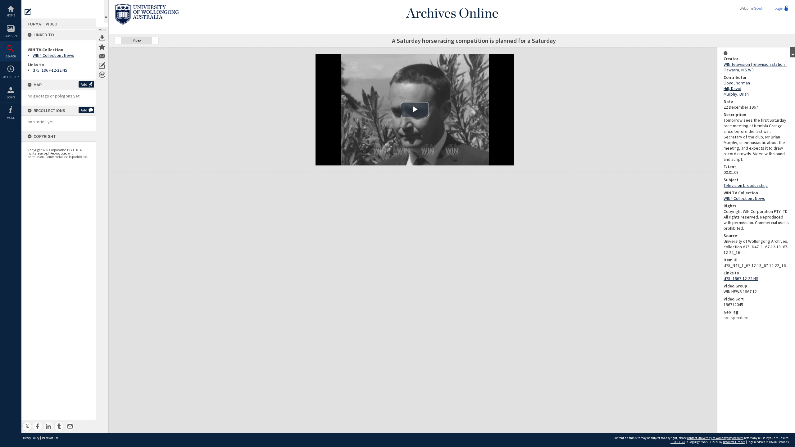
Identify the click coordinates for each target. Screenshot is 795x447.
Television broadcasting (746, 185)
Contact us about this (102, 56)
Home (11, 15)
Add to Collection (102, 47)
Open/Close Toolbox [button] (106, 11)
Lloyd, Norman (737, 83)
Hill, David (732, 88)
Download (102, 37)
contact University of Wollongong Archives (715, 438)
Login (11, 97)
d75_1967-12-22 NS (50, 70)
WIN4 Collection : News (53, 55)
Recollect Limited (734, 442)
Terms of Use (50, 438)
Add (84, 84)
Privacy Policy (30, 438)
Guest (758, 8)
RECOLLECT (677, 442)
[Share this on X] (27, 423)
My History (10, 77)
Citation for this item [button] (102, 74)
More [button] (11, 118)
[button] (118, 40)
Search (11, 56)
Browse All (10, 36)
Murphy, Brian (736, 94)
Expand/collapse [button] (792, 52)
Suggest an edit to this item (28, 11)
